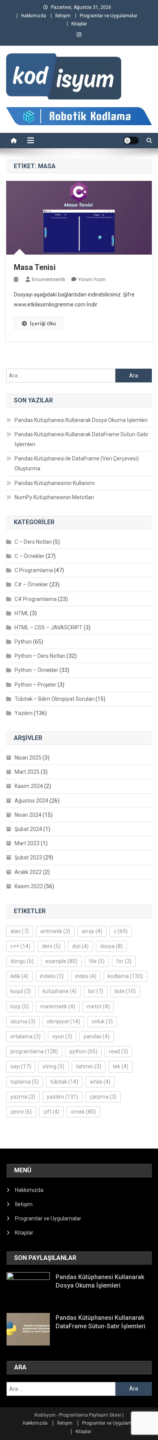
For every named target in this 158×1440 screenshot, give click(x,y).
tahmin (88, 1066)
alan (19, 931)
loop (19, 1006)
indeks (52, 976)
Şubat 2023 (28, 857)
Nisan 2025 (28, 758)
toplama (24, 1082)
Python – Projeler (35, 685)
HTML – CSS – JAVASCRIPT (48, 627)
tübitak (64, 1082)
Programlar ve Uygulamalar (108, 15)
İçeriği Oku (43, 323)
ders (51, 946)
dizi (80, 946)
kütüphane (60, 991)
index (85, 976)
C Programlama (34, 570)
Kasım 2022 (29, 886)
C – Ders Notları (33, 542)
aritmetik (55, 931)
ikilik (19, 976)
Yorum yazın (91, 279)
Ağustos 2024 (31, 801)
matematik (57, 1006)
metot (98, 1006)
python (83, 1051)
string (53, 1066)
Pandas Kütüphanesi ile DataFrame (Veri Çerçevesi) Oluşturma (77, 463)
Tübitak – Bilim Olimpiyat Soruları (54, 699)
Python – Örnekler (36, 670)
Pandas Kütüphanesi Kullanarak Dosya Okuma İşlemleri (81, 420)
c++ (20, 946)
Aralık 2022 (28, 872)
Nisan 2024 (28, 815)
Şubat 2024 (28, 829)
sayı (20, 1066)
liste (125, 991)
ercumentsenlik (49, 279)
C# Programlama (36, 599)
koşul (20, 991)
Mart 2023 (27, 843)
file (97, 961)
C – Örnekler (29, 556)
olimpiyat (63, 1021)
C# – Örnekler (31, 584)
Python (23, 642)
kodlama (125, 976)
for (124, 961)
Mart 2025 (27, 772)
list (95, 991)
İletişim (63, 15)
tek (120, 1066)
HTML (22, 613)
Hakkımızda (33, 15)
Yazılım (24, 713)
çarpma (103, 1097)
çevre (21, 1112)
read (118, 1051)
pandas (97, 1036)
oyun (62, 1036)
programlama (34, 1051)
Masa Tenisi (35, 267)
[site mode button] (131, 140)
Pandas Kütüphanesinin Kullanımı (55, 483)
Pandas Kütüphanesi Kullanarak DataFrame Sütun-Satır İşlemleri (81, 439)
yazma (22, 1097)
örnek (83, 1112)
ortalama (25, 1036)
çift (51, 1112)
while (100, 1082)
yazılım (62, 1097)
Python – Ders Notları (40, 656)
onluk (102, 1021)
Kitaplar (79, 23)
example (61, 961)
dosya (111, 946)
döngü (22, 961)
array (92, 931)
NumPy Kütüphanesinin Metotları (54, 497)
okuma (22, 1021)
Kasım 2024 (29, 786)
